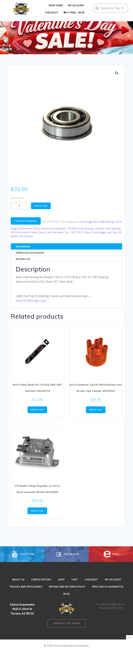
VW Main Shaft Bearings (81, 228)
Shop (61, 579)
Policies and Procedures (26, 586)
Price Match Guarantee (107, 586)
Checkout (51, 12)
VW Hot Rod (26, 236)
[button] (117, 73)
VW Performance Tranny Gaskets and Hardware (37, 232)
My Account (76, 5)
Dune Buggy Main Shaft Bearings (97, 221)
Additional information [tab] (30, 252)
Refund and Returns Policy (67, 586)
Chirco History (41, 579)
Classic (87, 232)
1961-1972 (76, 232)
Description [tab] (23, 246)
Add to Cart (40, 205)
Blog (66, 593)
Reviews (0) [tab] (23, 259)
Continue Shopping (26, 220)
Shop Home (55, 5)
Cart (75, 579)
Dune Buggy (98, 232)
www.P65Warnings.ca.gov (31, 300)
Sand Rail (112, 232)
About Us (18, 579)
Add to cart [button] (37, 409)
